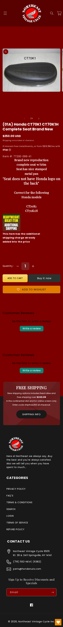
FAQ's (9, 495)
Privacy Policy (16, 488)
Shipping (7, 140)
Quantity (8, 266)
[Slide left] (24, 118)
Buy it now (44, 278)
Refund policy (15, 529)
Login (10, 515)
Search (11, 509)
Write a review (31, 328)
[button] (5, 13)
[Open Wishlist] (58, 622)
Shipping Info (31, 414)
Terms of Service (17, 522)
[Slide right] (38, 118)
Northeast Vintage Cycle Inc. (36, 621)
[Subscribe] (52, 592)
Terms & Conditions (19, 502)
